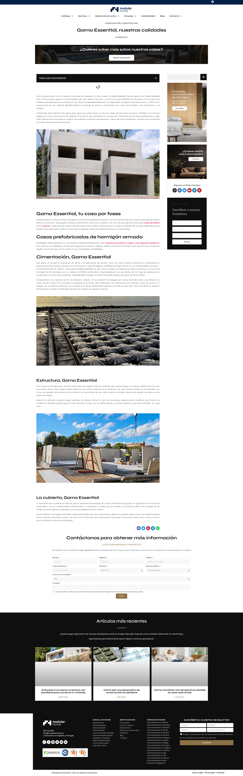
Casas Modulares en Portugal (158, 745)
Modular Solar (125, 728)
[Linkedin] (194, 190)
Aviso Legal (197, 773)
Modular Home (98, 723)
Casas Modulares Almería (156, 760)
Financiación (125, 723)
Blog (162, 16)
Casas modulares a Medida (103, 733)
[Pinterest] (199, 190)
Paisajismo (124, 733)
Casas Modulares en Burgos (157, 740)
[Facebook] (179, 190)
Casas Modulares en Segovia (158, 758)
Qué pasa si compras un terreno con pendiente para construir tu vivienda (63, 691)
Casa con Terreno (126, 725)
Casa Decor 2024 (99, 745)
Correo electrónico (59, 566)
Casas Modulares (99, 725)
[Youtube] (189, 190)
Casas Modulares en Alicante (158, 735)
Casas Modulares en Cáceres (158, 733)
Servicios (82, 16)
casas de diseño (152, 223)
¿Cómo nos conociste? (61, 575)
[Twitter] (184, 190)
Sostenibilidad (148, 16)
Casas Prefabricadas (101, 743)
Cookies (220, 773)
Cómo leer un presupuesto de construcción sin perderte (122, 691)
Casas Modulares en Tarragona (159, 748)
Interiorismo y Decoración (129, 730)
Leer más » (63, 697)
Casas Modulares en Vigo (156, 753)
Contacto (174, 16)
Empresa (128, 16)
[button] (156, 78)
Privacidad (210, 773)
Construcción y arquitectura (121, 23)
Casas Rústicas (99, 730)
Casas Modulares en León (156, 755)
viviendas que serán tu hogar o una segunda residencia (132, 243)
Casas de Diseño (99, 728)
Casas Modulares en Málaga (158, 743)
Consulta (56, 583)
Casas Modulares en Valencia (158, 750)
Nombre (55, 558)
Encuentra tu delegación (156, 763)
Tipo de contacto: (153, 566)
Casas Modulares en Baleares (158, 727)
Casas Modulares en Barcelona (159, 725)
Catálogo (65, 16)
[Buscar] (203, 77)
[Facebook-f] (48, 742)
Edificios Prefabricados (101, 740)
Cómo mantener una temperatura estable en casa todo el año (180, 691)
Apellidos (103, 558)
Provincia (103, 566)
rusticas (46, 226)
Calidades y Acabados (101, 738)
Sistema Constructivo (105, 16)
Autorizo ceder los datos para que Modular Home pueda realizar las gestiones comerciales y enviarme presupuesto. (99, 592)
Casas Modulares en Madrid (157, 722)
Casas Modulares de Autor (103, 735)
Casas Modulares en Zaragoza (158, 738)
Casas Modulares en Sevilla (157, 730)
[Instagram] (175, 190)
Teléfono (149, 558)
